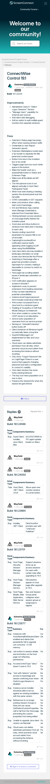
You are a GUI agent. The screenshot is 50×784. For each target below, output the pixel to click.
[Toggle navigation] (45, 3)
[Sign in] (45, 9)
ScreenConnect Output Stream (17, 62)
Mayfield (18, 417)
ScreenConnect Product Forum (14, 59)
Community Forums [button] (28, 9)
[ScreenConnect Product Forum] (21, 3)
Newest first (36, 411)
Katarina (19, 84)
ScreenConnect (38, 62)
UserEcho (41, 781)
